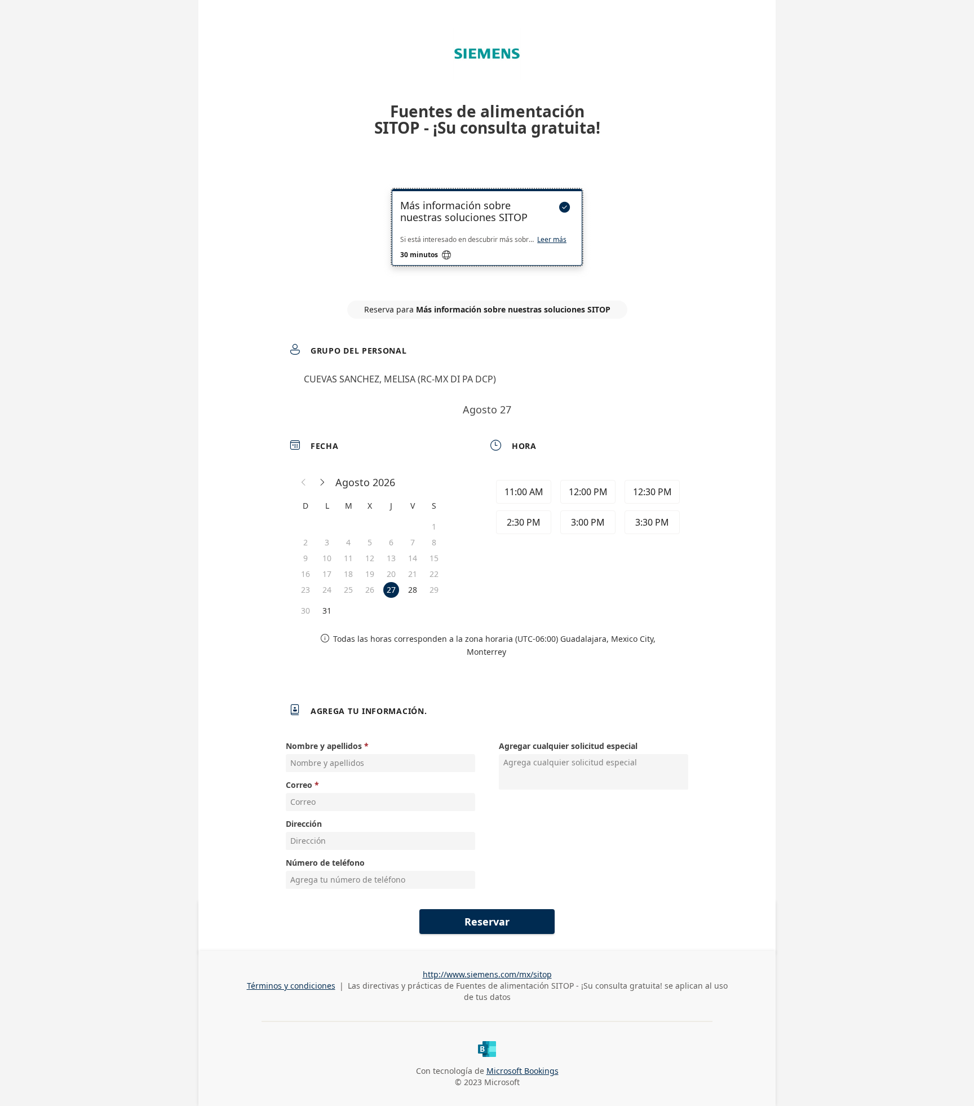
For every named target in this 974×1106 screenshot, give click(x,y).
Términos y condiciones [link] (291, 985)
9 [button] (305, 558)
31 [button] (326, 610)
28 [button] (412, 589)
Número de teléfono (325, 862)
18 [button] (348, 574)
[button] (304, 482)
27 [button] (391, 589)
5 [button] (370, 542)
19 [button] (369, 574)
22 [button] (434, 574)
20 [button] (391, 574)
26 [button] (369, 589)
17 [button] (326, 574)
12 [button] (369, 558)
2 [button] (305, 542)
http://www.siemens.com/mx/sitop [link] (487, 974)
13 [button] (391, 558)
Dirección (304, 823)
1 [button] (434, 526)
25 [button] (348, 589)
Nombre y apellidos (324, 746)
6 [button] (391, 542)
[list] (487, 237)
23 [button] (305, 589)
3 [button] (327, 542)
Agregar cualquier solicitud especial (568, 746)
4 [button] (348, 542)
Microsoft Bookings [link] (522, 1070)
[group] (587, 509)
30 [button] (305, 610)
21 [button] (412, 574)
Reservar (487, 921)
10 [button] (326, 558)
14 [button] (412, 558)
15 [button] (434, 558)
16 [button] (305, 574)
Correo (299, 784)
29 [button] (434, 589)
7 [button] (412, 542)
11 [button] (348, 558)
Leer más (551, 240)
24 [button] (326, 589)
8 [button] (434, 542)
